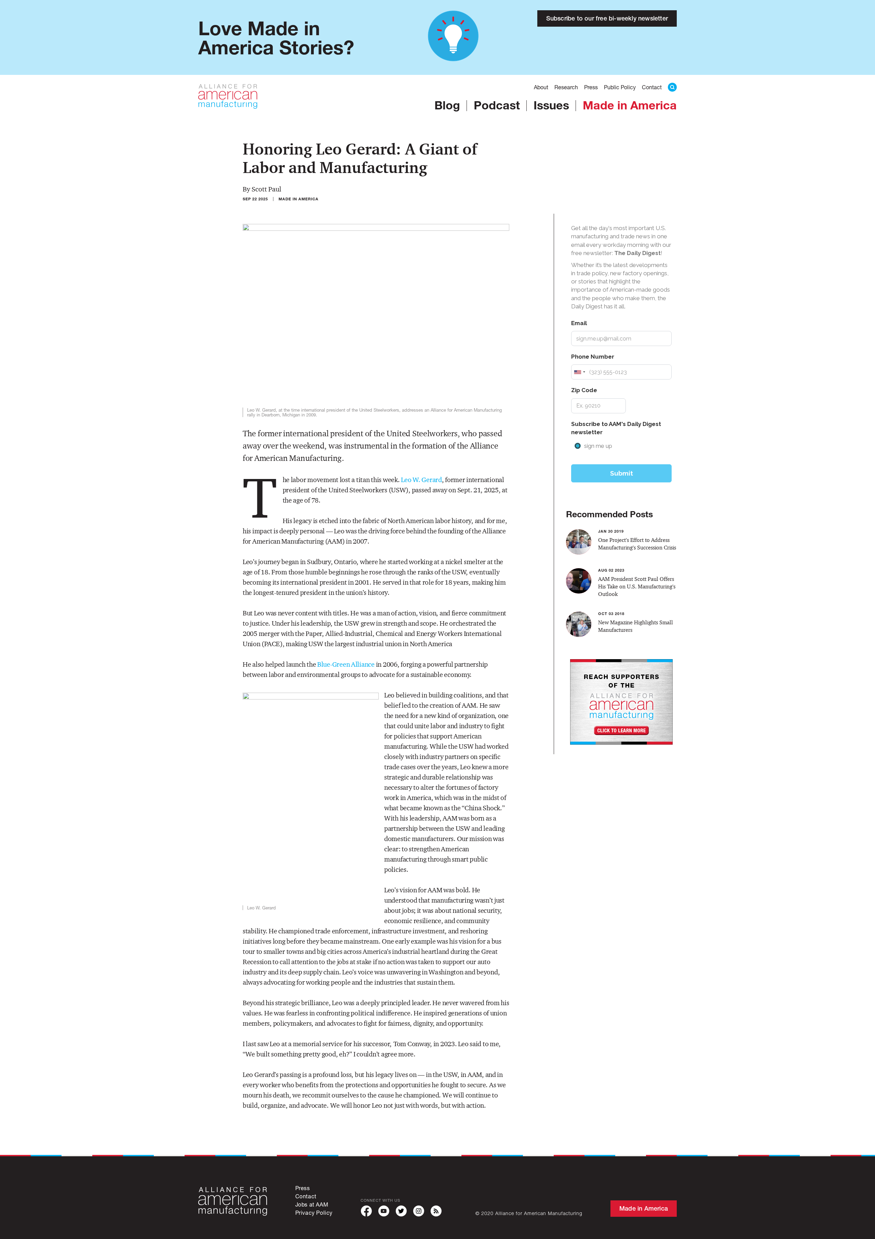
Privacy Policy (314, 1212)
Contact (652, 87)
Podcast (497, 105)
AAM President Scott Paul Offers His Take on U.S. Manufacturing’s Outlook (636, 586)
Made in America (630, 105)
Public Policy (620, 87)
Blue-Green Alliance (346, 664)
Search (672, 87)
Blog (447, 105)
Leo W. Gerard (421, 480)
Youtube (383, 1211)
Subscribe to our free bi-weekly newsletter (607, 18)
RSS (436, 1211)
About (541, 87)
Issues (551, 105)
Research (566, 87)
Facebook (366, 1211)
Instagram (418, 1211)
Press (591, 87)
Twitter (401, 1211)
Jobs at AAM (311, 1204)
